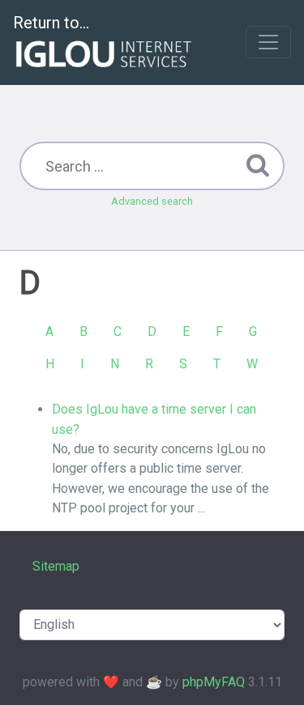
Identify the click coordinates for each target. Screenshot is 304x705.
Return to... (51, 22)
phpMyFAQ (213, 682)
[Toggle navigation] (268, 42)
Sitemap (55, 566)
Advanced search (152, 201)
